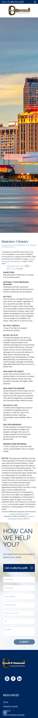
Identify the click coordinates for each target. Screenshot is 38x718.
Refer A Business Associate (13, 715)
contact (5, 504)
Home (5, 702)
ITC (28, 519)
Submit (24, 642)
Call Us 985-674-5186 (13, 2)
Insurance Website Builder (19, 514)
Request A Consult (10, 706)
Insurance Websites (9, 512)
